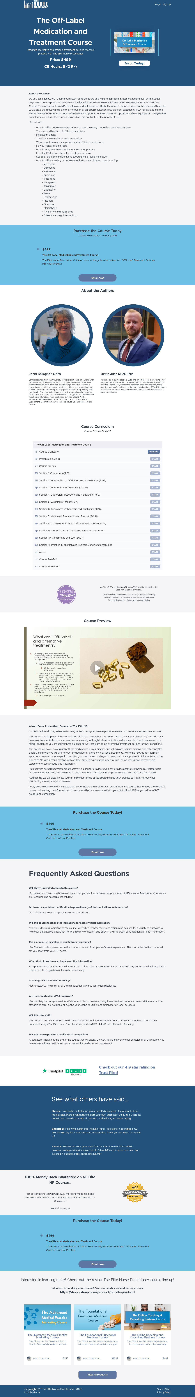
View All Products (97, 1375)
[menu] (162, 4)
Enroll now (97, 278)
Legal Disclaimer (32, 1392)
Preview (153, 452)
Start (155, 459)
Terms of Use (163, 1389)
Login (158, 5)
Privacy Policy (164, 1392)
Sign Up (167, 5)
